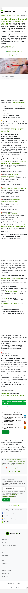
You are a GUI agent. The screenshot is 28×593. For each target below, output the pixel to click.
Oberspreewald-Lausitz (19, 461)
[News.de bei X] (16, 587)
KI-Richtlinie (5, 573)
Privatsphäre (5, 576)
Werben (4, 550)
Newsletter (5, 555)
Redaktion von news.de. (16, 464)
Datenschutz (5, 542)
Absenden (5, 432)
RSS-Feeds (5, 560)
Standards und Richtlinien (9, 545)
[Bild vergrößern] (27, 59)
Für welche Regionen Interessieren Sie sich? (12, 412)
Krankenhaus (10, 461)
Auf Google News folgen (11, 519)
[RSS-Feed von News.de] (18, 587)
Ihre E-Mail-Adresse (6, 406)
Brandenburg (17, 459)
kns (2, 456)
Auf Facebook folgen (10, 513)
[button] (14, 51)
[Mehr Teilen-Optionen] (19, 55)
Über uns (4, 553)
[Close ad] (1, 8)
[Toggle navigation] (25, 12)
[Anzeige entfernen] (27, 588)
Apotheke (9, 459)
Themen (4, 563)
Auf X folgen (7, 516)
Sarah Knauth (10, 46)
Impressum (5, 539)
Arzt (13, 459)
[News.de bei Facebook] (14, 587)
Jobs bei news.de (6, 570)
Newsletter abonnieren (10, 522)
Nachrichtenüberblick (8, 566)
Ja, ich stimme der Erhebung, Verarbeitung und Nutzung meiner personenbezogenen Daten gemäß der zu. (13, 494)
